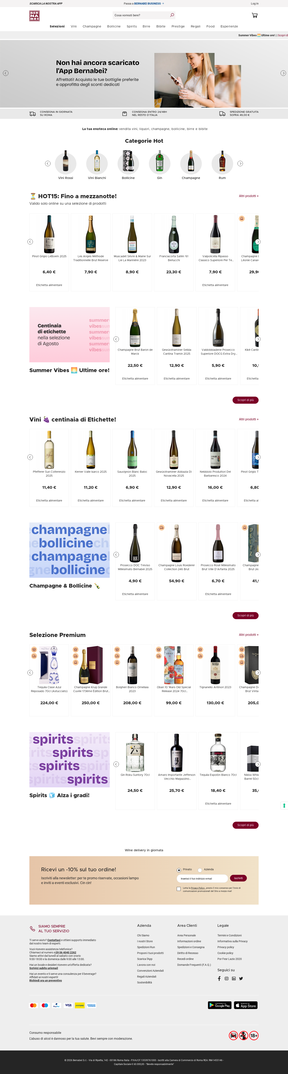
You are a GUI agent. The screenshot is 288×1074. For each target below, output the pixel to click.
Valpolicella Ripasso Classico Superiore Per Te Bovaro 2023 (215, 260)
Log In (255, 3)
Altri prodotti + (249, 196)
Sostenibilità (144, 982)
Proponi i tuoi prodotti (150, 953)
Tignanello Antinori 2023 (215, 687)
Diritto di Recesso (187, 953)
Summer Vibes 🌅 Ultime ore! (69, 370)
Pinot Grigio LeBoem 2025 (49, 256)
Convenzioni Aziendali (150, 970)
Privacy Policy (198, 888)
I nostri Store (145, 941)
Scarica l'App (144, 958)
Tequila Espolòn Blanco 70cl (218, 775)
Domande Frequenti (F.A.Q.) (194, 964)
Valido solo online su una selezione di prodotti (67, 203)
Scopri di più (245, 400)
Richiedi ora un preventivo (45, 980)
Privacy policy (225, 947)
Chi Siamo (143, 935)
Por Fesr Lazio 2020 (229, 958)
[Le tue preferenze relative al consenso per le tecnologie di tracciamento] (284, 805)
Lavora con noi (146, 964)
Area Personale (186, 935)
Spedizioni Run (146, 947)
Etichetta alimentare (49, 285)
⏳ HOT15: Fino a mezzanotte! (73, 196)
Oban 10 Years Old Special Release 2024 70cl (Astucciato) (174, 691)
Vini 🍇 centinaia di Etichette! (72, 420)
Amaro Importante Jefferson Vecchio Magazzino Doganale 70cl (176, 779)
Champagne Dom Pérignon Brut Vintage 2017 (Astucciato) (257, 691)
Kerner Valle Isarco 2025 (91, 472)
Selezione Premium (57, 635)
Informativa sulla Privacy (232, 941)
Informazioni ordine (189, 941)
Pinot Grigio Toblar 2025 (257, 472)
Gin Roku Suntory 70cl (135, 775)
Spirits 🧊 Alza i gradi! (59, 795)
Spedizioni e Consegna (191, 947)
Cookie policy (225, 953)
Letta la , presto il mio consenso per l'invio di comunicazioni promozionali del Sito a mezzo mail (212, 889)
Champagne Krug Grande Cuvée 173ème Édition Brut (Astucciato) (90, 691)
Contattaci (54, 940)
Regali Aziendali (146, 976)
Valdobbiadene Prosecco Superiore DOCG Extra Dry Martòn (218, 354)
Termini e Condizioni (229, 935)
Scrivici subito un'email (43, 968)
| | (144, 35)
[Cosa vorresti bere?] (172, 15)
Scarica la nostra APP (45, 3)
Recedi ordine (185, 958)
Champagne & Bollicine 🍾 (65, 586)
